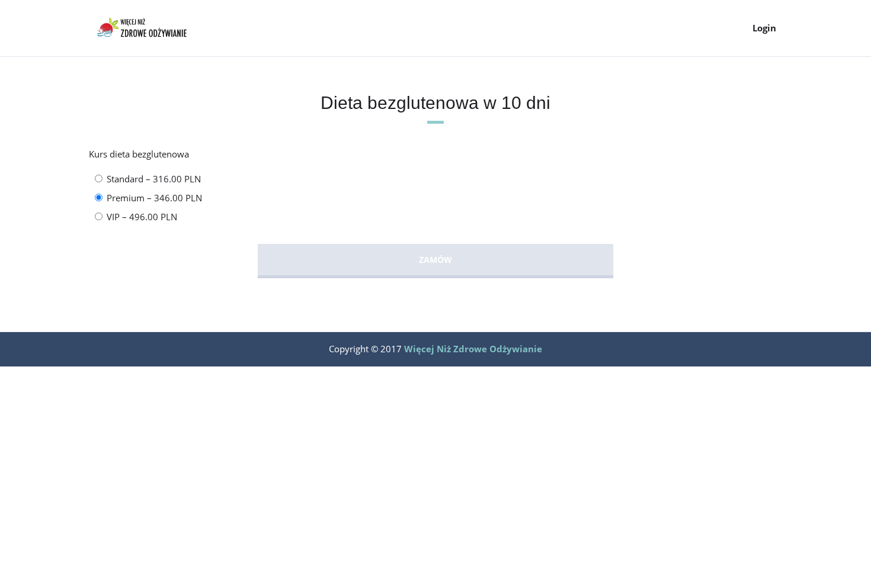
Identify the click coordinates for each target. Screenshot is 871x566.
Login (764, 28)
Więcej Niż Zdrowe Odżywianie (473, 349)
